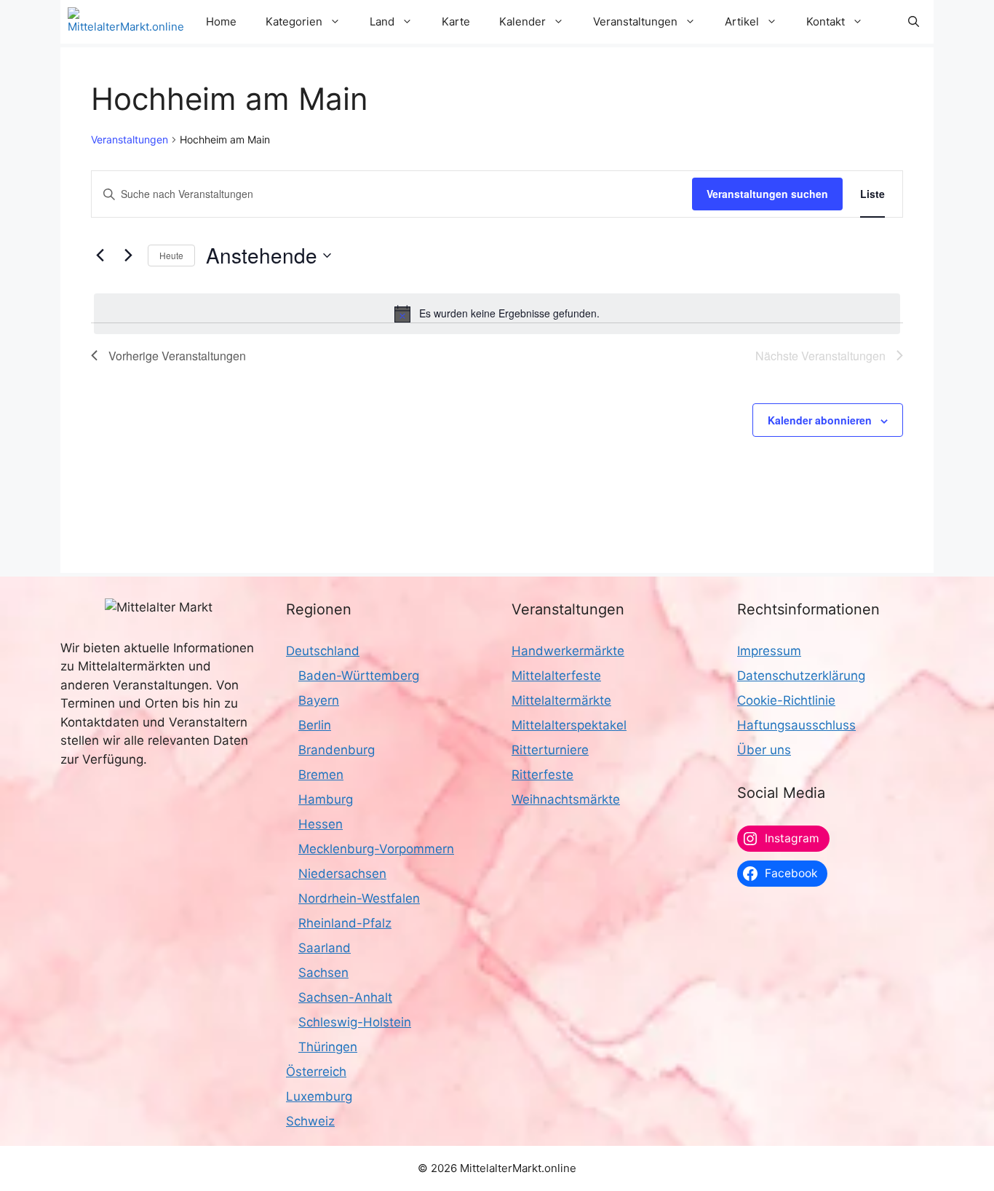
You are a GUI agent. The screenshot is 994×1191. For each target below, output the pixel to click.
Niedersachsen (342, 873)
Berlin (314, 725)
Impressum (769, 651)
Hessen (320, 824)
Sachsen (323, 972)
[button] (914, 22)
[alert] (497, 313)
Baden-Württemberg (358, 675)
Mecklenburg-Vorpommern (376, 849)
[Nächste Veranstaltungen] (128, 255)
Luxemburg (319, 1096)
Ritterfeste (542, 774)
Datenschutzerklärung (801, 675)
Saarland (324, 948)
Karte (456, 21)
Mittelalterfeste (556, 675)
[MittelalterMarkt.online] (126, 22)
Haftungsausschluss (796, 725)
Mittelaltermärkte (561, 700)
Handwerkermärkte (568, 651)
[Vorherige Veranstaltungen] (99, 255)
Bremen (320, 774)
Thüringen (327, 1047)
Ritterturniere (550, 750)
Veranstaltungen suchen (767, 193)
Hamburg (325, 799)
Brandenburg (336, 750)
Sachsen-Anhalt (345, 997)
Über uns (764, 750)
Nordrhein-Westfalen (359, 898)
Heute (171, 255)
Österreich (316, 1071)
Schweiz (310, 1121)
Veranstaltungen (129, 139)
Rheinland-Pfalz (344, 923)
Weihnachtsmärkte (566, 799)
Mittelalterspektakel (569, 725)
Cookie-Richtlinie (786, 700)
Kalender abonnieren (820, 420)
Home (221, 21)
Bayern (318, 700)
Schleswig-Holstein (354, 1022)
